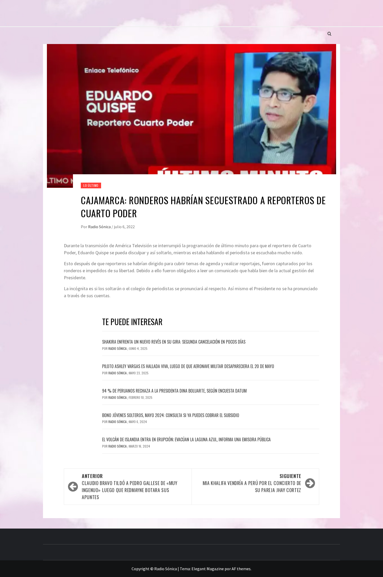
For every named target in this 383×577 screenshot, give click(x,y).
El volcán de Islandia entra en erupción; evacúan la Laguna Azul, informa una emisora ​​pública (186, 439)
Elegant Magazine (207, 568)
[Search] (329, 33)
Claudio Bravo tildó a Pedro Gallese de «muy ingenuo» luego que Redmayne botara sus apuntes (129, 486)
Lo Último (90, 185)
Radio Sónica (100, 226)
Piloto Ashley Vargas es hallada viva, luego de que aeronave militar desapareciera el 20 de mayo (188, 366)
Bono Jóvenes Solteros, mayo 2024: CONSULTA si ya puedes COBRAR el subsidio (170, 415)
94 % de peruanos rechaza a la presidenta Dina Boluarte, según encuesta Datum (174, 391)
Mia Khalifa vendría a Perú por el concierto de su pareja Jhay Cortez (252, 483)
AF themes (241, 568)
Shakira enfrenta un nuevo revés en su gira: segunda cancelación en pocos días (173, 342)
